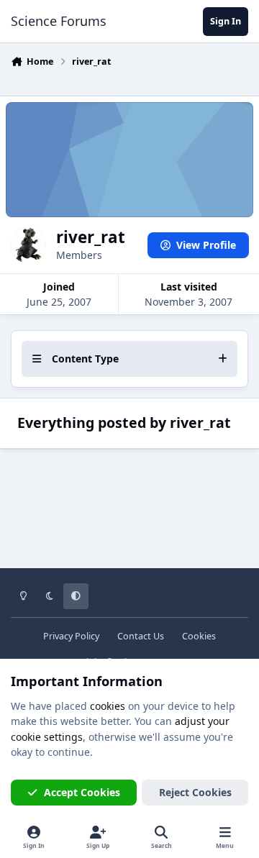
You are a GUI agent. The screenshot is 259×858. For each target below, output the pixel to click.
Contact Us (140, 636)
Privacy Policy (71, 636)
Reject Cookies (195, 792)
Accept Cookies (82, 792)
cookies (107, 706)
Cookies (199, 636)
